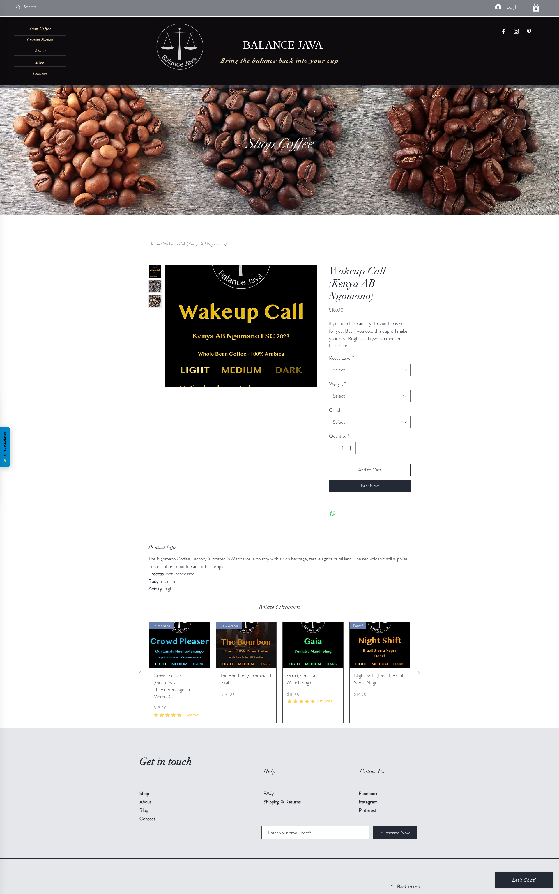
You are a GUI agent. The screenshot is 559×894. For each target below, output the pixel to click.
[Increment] (350, 448)
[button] (535, 7)
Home (154, 243)
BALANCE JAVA (283, 45)
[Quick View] (313, 645)
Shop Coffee (40, 28)
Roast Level (341, 358)
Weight (337, 384)
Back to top (408, 886)
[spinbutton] (342, 448)
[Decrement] (334, 448)
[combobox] (370, 370)
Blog (40, 62)
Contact (40, 73)
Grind (336, 410)
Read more (338, 345)
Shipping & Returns (282, 801)
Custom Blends (40, 39)
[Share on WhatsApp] (332, 513)
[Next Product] (418, 672)
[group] (279, 673)
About (40, 51)
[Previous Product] (140, 672)
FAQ (268, 793)
